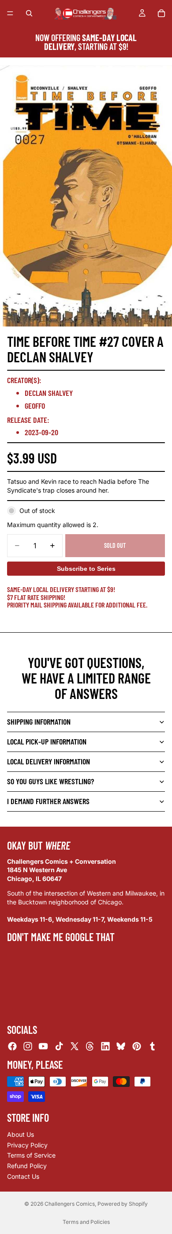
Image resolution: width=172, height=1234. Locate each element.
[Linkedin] (105, 1046)
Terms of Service (31, 1155)
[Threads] (90, 1046)
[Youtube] (43, 1046)
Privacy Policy (27, 1145)
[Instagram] (27, 1046)
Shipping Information (39, 721)
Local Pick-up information (46, 741)
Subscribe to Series (86, 568)
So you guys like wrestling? (50, 781)
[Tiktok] (59, 1046)
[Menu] (10, 13)
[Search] (29, 13)
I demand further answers (48, 801)
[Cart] (161, 13)
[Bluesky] (121, 1046)
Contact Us (23, 1176)
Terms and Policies (86, 1222)
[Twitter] (74, 1046)
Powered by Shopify (122, 1203)
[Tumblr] (152, 1046)
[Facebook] (12, 1046)
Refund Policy (27, 1165)
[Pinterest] (136, 1046)
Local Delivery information (48, 761)
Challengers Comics (70, 1203)
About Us (20, 1134)
